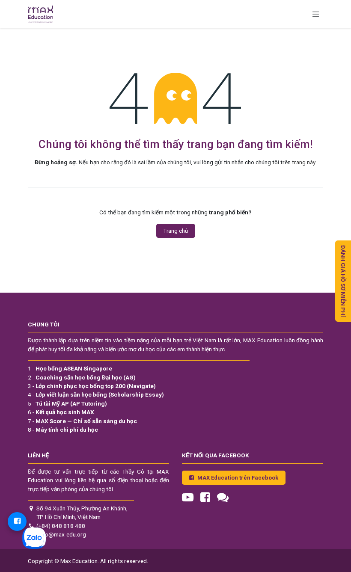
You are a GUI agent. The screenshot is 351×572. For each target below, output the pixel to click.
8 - (63, 429)
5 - (67, 403)
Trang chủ (176, 231)
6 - (61, 412)
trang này (303, 162)
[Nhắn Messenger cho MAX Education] (17, 521)
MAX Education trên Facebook (237, 477)
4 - (96, 394)
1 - (70, 368)
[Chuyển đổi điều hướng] (316, 14)
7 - (82, 421)
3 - (92, 385)
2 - (82, 377)
